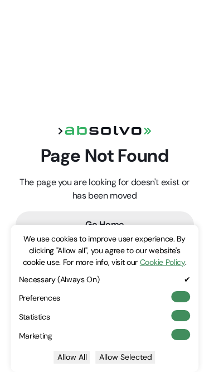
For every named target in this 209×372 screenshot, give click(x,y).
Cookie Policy (162, 262)
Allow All (72, 357)
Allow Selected (125, 357)
